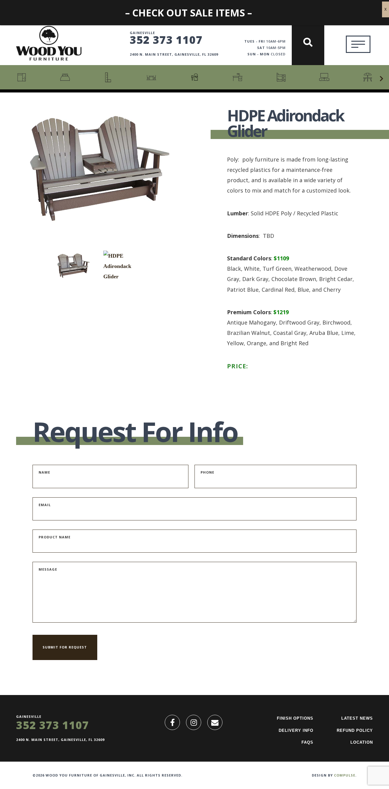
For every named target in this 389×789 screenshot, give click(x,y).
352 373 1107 (166, 39)
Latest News (357, 718)
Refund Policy (355, 730)
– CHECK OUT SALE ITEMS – (188, 12)
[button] (381, 78)
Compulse (344, 775)
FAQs (307, 742)
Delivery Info (296, 730)
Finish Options (295, 718)
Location (361, 742)
